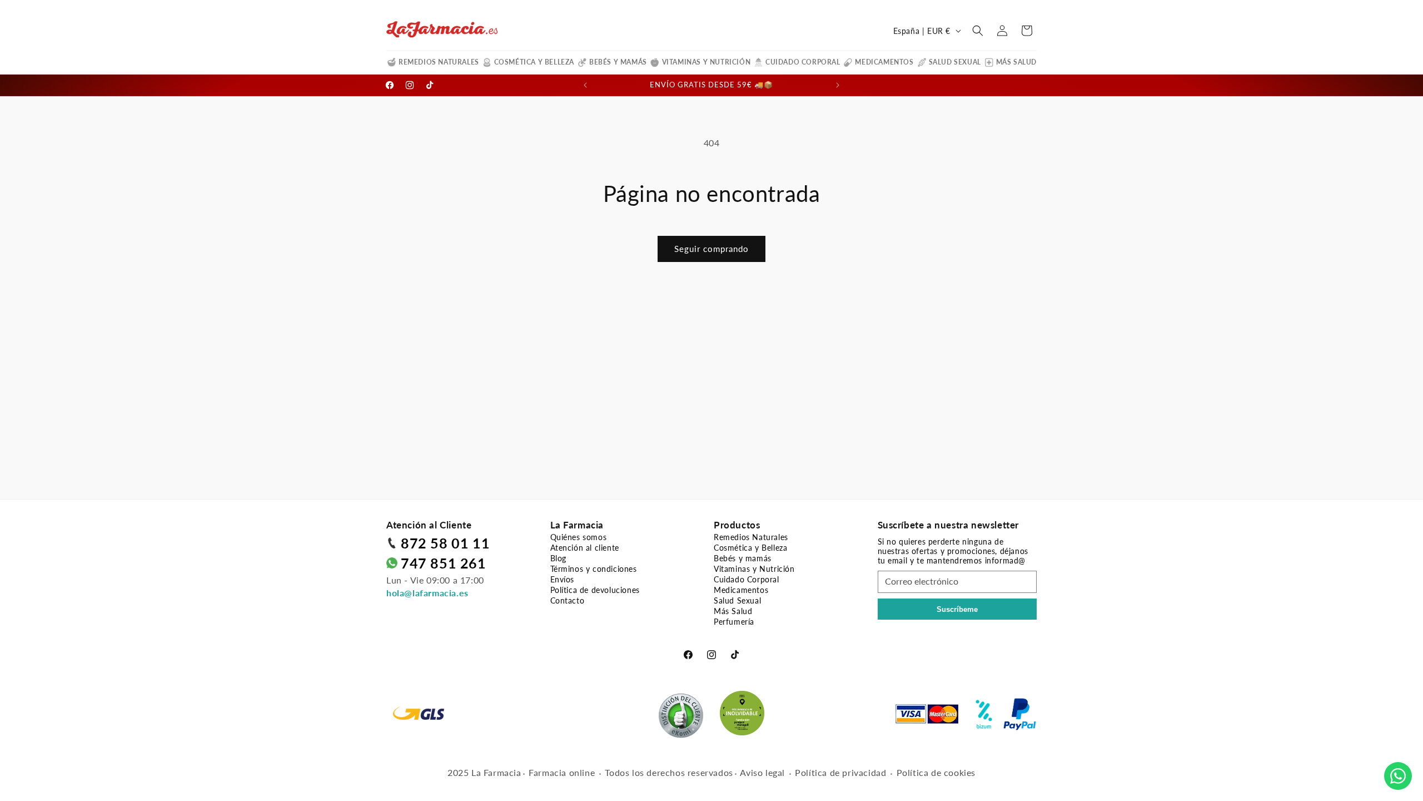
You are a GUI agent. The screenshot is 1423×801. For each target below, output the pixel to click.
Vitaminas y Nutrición (706, 62)
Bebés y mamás (618, 62)
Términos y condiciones (593, 568)
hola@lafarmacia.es (427, 592)
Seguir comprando (711, 249)
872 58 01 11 (445, 543)
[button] (978, 30)
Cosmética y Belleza (534, 62)
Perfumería (734, 621)
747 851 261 (443, 563)
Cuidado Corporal (802, 62)
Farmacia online (562, 772)
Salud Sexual (955, 62)
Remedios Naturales (439, 62)
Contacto (567, 600)
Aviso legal (762, 772)
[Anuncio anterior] (585, 85)
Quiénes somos (578, 537)
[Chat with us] (1398, 776)
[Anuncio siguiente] (837, 85)
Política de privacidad (840, 772)
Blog (558, 558)
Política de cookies (936, 772)
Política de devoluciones (595, 590)
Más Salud (1016, 62)
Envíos (562, 579)
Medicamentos (884, 62)
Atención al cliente (584, 547)
